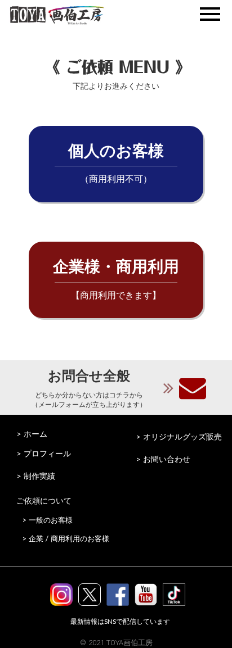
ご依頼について (44, 500)
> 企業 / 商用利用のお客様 (65, 538)
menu (210, 14)
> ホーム (31, 433)
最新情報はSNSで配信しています (120, 621)
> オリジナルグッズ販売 (179, 436)
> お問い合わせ (163, 459)
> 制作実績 (35, 476)
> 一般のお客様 (47, 519)
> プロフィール (43, 453)
